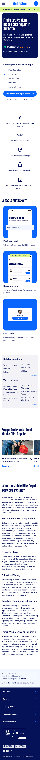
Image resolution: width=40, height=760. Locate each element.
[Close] (37, 9)
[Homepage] (19, 4)
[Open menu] (4, 3)
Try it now (31, 9)
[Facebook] (4, 751)
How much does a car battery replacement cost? (17, 460)
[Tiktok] (11, 751)
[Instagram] (7, 751)
